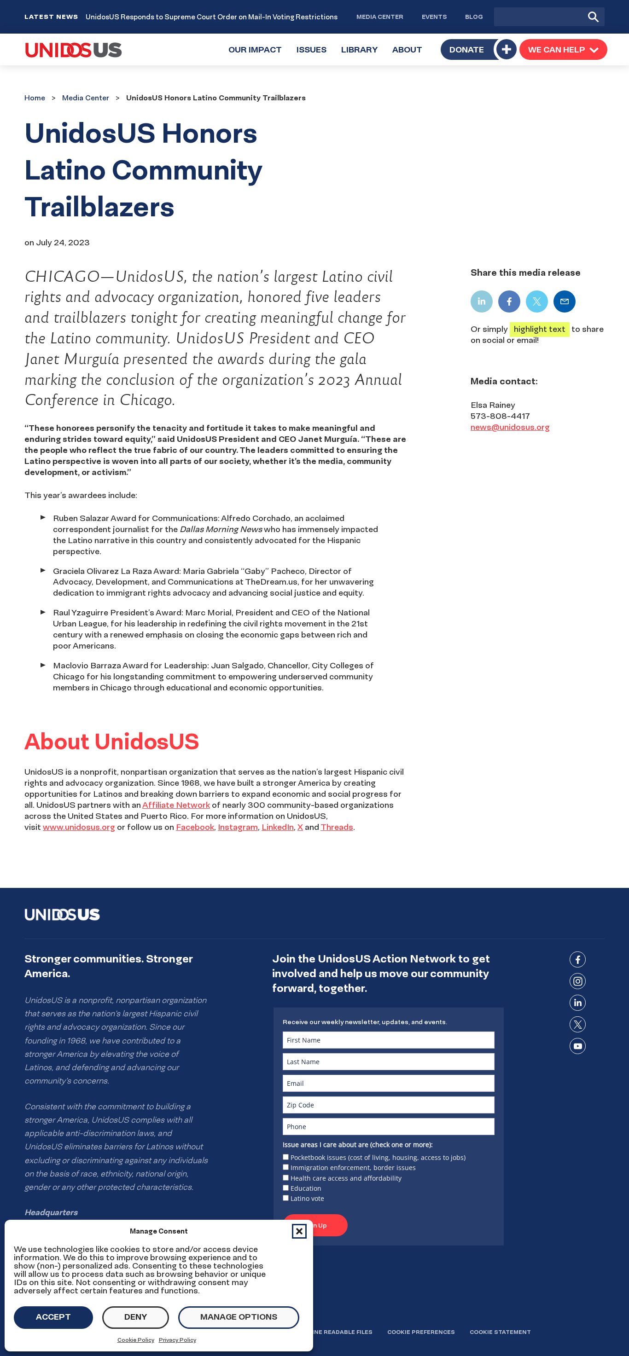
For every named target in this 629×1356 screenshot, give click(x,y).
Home (34, 97)
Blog (474, 16)
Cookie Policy (135, 1339)
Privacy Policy (177, 1339)
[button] (299, 1231)
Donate (466, 49)
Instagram (238, 827)
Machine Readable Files (334, 1331)
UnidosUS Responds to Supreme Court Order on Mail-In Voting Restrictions (212, 16)
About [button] (411, 54)
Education (306, 1188)
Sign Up (315, 1225)
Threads (336, 827)
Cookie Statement (500, 1331)
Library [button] (363, 54)
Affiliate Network (176, 805)
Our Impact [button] (258, 54)
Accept (53, 1316)
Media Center (379, 16)
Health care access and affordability (346, 1178)
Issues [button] (315, 54)
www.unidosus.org (79, 827)
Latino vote (307, 1198)
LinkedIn (278, 827)
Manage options (238, 1316)
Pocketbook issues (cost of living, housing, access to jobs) (378, 1157)
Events (434, 16)
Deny (135, 1316)
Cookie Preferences (421, 1331)
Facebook (195, 827)
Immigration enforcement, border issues (353, 1167)
